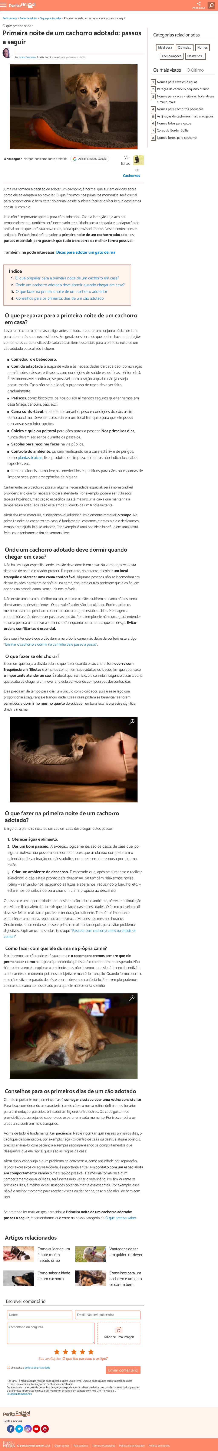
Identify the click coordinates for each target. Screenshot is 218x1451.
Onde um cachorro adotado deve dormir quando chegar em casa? (70, 285)
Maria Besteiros (27, 57)
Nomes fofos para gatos (174, 123)
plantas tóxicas (30, 457)
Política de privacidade (132, 1445)
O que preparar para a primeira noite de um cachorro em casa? (67, 278)
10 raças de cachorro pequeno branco (183, 89)
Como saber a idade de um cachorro (53, 1276)
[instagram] (28, 1429)
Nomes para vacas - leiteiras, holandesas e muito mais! (185, 99)
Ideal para (165, 48)
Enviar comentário (123, 1370)
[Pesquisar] (212, 5)
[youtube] (36, 1429)
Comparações (171, 56)
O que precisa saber (51, 18)
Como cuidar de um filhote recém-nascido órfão (53, 1255)
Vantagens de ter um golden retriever (125, 1252)
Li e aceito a (30, 1367)
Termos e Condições (103, 1445)
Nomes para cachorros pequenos (180, 109)
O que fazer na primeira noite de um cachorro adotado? (62, 291)
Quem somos (61, 1445)
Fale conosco (80, 1445)
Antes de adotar (28, 18)
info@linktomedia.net (19, 1394)
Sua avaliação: (49, 1359)
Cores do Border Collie (172, 130)
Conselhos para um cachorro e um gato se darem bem (125, 1279)
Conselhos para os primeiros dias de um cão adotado (60, 298)
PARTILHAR (198, 8)
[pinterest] (45, 1429)
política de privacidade (37, 1368)
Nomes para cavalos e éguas (177, 82)
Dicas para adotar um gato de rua (85, 252)
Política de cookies (159, 1445)
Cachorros (131, 176)
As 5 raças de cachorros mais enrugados (185, 116)
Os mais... (184, 48)
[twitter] (19, 1429)
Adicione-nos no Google (92, 158)
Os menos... (195, 56)
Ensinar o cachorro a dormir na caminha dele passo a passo (50, 644)
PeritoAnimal (10, 18)
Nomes (202, 48)
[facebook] (10, 1429)
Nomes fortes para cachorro (177, 138)
